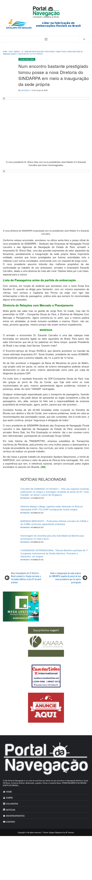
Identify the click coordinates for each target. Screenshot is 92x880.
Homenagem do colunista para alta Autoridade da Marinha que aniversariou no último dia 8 (52, 537)
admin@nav (25, 90)
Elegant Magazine (56, 832)
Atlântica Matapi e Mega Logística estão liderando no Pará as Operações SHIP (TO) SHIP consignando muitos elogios (51, 508)
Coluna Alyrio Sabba (27, 59)
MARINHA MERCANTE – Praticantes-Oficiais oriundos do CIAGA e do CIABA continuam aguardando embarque (54, 522)
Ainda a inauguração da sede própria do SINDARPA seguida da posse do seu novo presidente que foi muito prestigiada (65, 578)
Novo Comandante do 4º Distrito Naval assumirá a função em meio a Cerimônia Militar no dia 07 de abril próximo (26, 578)
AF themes (70, 832)
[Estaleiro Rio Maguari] (46, 23)
